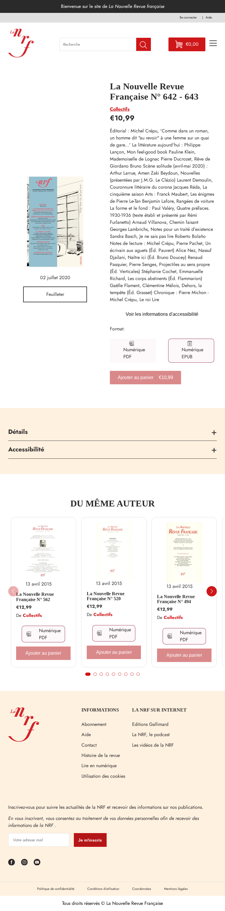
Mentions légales (176, 888)
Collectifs (119, 109)
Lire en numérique (99, 765)
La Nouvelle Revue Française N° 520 (106, 596)
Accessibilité (26, 449)
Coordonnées (141, 888)
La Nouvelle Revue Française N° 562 (35, 597)
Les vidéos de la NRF (153, 745)
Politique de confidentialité (55, 888)
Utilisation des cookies (103, 776)
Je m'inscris (90, 840)
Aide (86, 734)
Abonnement (93, 724)
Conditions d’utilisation (103, 888)
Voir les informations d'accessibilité (162, 314)
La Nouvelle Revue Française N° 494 (176, 599)
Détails (18, 431)
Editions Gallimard (150, 724)
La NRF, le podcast (151, 734)
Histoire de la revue (100, 755)
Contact (89, 745)
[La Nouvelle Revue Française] (23, 740)
